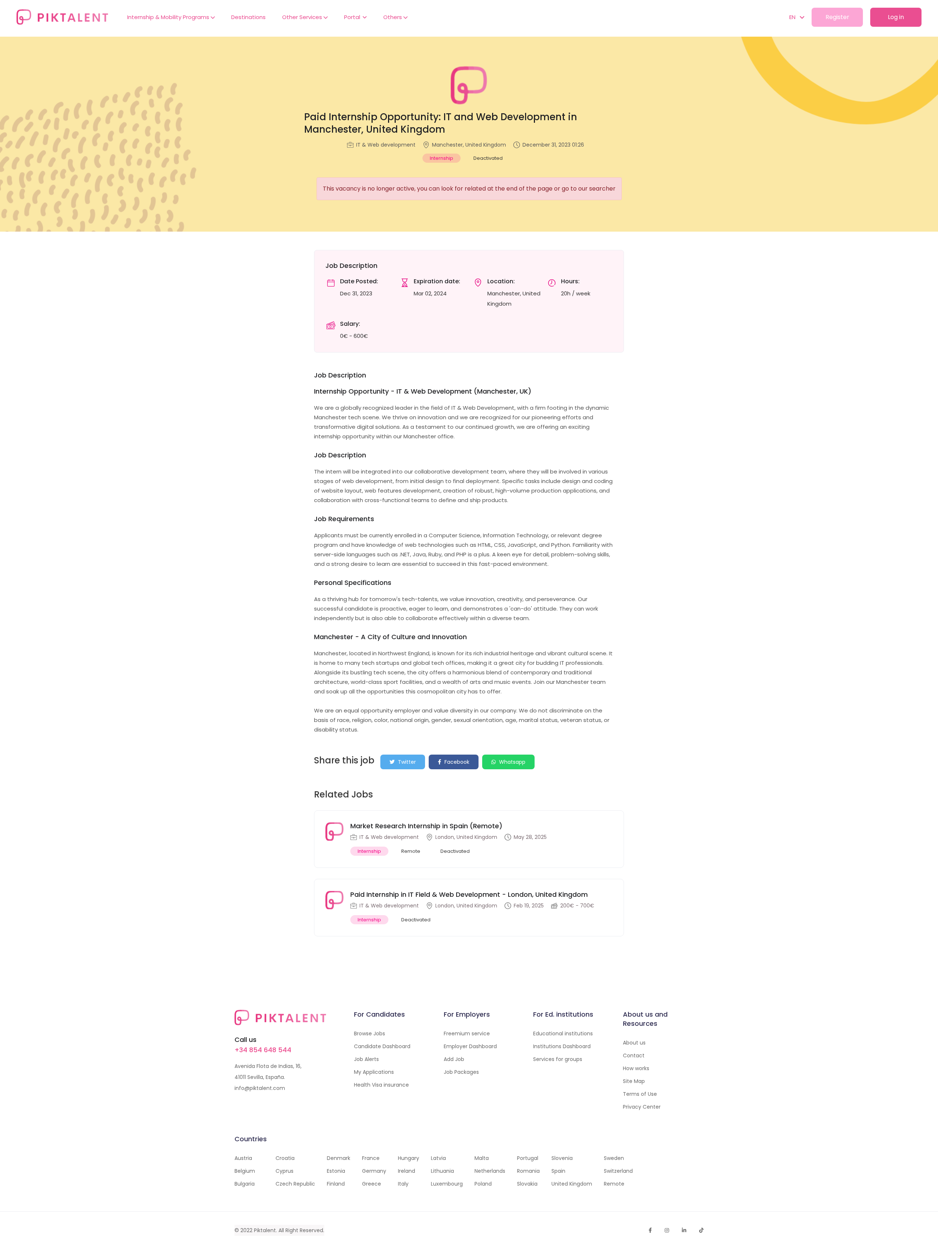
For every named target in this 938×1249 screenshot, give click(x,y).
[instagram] (667, 1230)
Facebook (456, 762)
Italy (403, 1183)
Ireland (406, 1171)
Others (393, 17)
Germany (374, 1171)
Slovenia (562, 1158)
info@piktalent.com (259, 1088)
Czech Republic (295, 1183)
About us (634, 1042)
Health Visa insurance (381, 1084)
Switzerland (618, 1171)
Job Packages (461, 1072)
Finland (336, 1183)
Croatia (285, 1158)
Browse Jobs (369, 1033)
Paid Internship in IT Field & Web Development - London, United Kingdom (469, 894)
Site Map (634, 1081)
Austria (243, 1158)
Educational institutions (563, 1033)
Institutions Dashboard (562, 1046)
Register (837, 17)
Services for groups (557, 1059)
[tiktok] (701, 1230)
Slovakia (527, 1183)
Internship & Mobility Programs (169, 17)
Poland (483, 1183)
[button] (793, 17)
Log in (896, 17)
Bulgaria (244, 1183)
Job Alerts (366, 1059)
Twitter (406, 762)
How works (636, 1068)
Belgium (244, 1171)
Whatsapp (511, 762)
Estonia (336, 1171)
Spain (558, 1171)
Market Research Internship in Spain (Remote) (426, 825)
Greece (371, 1183)
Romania (528, 1171)
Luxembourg (447, 1183)
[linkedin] (684, 1230)
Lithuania (442, 1171)
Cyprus (284, 1171)
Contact (634, 1055)
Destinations (248, 17)
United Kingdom (571, 1183)
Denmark (338, 1158)
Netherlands (489, 1171)
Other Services (303, 17)
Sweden (614, 1158)
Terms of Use (640, 1094)
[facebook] (650, 1230)
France (371, 1158)
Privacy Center (642, 1106)
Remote (614, 1183)
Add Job (454, 1059)
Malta (481, 1158)
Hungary (408, 1158)
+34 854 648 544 (262, 1049)
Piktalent (265, 1230)
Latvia (438, 1158)
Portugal (527, 1158)
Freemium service (467, 1033)
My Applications (374, 1072)
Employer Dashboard (470, 1046)
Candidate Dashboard (382, 1046)
